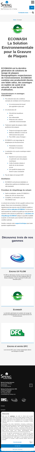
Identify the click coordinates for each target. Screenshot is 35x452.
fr (32, 7)
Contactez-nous (23, 12)
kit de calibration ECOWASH (16, 209)
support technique (21, 223)
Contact (3, 406)
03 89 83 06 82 (7, 386)
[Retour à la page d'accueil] (9, 4)
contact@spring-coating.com (8, 394)
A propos (3, 409)
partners (12, 416)
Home (14, 19)
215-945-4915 (6, 393)
